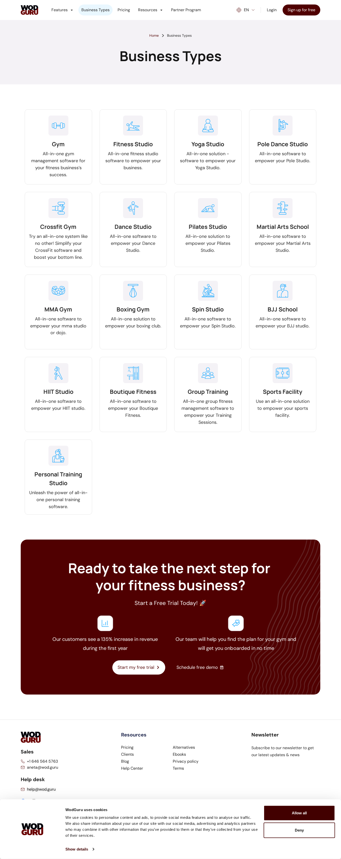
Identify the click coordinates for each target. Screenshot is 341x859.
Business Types (95, 9)
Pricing (124, 9)
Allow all (299, 813)
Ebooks (179, 754)
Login (272, 9)
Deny (299, 830)
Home (154, 35)
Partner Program (186, 9)
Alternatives (184, 747)
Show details (76, 849)
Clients (127, 754)
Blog (125, 761)
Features (59, 9)
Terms (178, 768)
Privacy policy (185, 761)
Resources (147, 9)
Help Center (132, 768)
